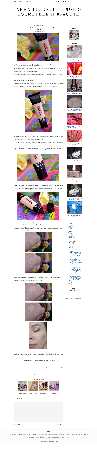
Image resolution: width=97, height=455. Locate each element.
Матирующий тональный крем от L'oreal (23, 64)
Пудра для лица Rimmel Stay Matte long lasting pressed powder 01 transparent (74, 110)
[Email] (65, 1)
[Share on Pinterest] (58, 375)
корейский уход (48, 437)
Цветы (70, 436)
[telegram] (68, 1)
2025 (70, 225)
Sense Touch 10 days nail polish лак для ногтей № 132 (74, 216)
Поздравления (72, 434)
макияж (53, 437)
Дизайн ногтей (41, 434)
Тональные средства (30, 374)
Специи (87, 434)
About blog (26, 1)
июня (71, 245)
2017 (70, 235)
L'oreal (35, 374)
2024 (70, 226)
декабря (72, 237)
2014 (70, 282)
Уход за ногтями (45, 436)
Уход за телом (66, 436)
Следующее (18, 424)
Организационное (60, 434)
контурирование (32, 437)
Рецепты (84, 434)
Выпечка (26, 434)
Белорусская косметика (19, 434)
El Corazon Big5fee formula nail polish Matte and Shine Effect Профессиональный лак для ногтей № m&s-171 (74, 181)
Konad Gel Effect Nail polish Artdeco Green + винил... (75, 279)
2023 (70, 227)
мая (71, 246)
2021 (70, 230)
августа (71, 242)
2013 (70, 283)
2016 (70, 236)
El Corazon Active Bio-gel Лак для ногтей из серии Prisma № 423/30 (74, 199)
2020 (70, 231)
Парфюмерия (67, 434)
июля (71, 243)
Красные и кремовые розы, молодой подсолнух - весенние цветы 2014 (74, 127)
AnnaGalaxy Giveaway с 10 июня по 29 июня (74, 77)
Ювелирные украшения (76, 436)
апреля (71, 247)
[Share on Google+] (62, 375)
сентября (72, 241)
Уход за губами (30, 436)
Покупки (77, 434)
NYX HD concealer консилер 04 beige (76, 263)
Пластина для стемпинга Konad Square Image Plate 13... (76, 265)
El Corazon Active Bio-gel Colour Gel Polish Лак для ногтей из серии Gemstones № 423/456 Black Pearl (74, 161)
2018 (70, 233)
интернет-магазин (85, 436)
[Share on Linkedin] (60, 375)
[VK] (56, 1)
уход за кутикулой (66, 437)
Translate (78, 292)
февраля (72, 250)
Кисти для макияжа (49, 434)
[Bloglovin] (63, 1)
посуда (61, 437)
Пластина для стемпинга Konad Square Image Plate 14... (76, 257)
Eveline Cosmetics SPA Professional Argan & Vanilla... (76, 274)
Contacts (31, 1)
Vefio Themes (55, 441)
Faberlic (11, 434)
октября (72, 240)
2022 (70, 228)
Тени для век (15, 436)
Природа (80, 434)
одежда (58, 437)
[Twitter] (58, 1)
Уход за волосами (23, 436)
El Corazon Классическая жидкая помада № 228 (75, 255)
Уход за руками (59, 436)
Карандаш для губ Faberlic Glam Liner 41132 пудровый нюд (74, 60)
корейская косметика (39, 437)
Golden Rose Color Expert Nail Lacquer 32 (74, 93)
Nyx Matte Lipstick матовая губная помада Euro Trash (75, 277)
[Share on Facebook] (54, 375)
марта (71, 248)
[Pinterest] (61, 1)
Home (15, 1)
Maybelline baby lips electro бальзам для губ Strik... (75, 268)
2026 (70, 223)
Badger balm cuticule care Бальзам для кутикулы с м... (75, 270)
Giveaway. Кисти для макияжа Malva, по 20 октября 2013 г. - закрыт (74, 144)
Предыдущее (59, 424)
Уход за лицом (37, 436)
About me (20, 1)
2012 (70, 284)
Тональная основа (38, 25)
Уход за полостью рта (52, 436)
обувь (56, 437)
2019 (70, 232)
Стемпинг (10, 436)
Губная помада (32, 434)
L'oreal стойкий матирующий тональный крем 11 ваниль (75, 253)
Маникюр (55, 434)
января (71, 251)
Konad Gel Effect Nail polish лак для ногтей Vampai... (76, 272)
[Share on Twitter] (56, 375)
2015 (70, 280)
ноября (71, 238)
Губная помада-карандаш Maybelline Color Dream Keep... (75, 260)
